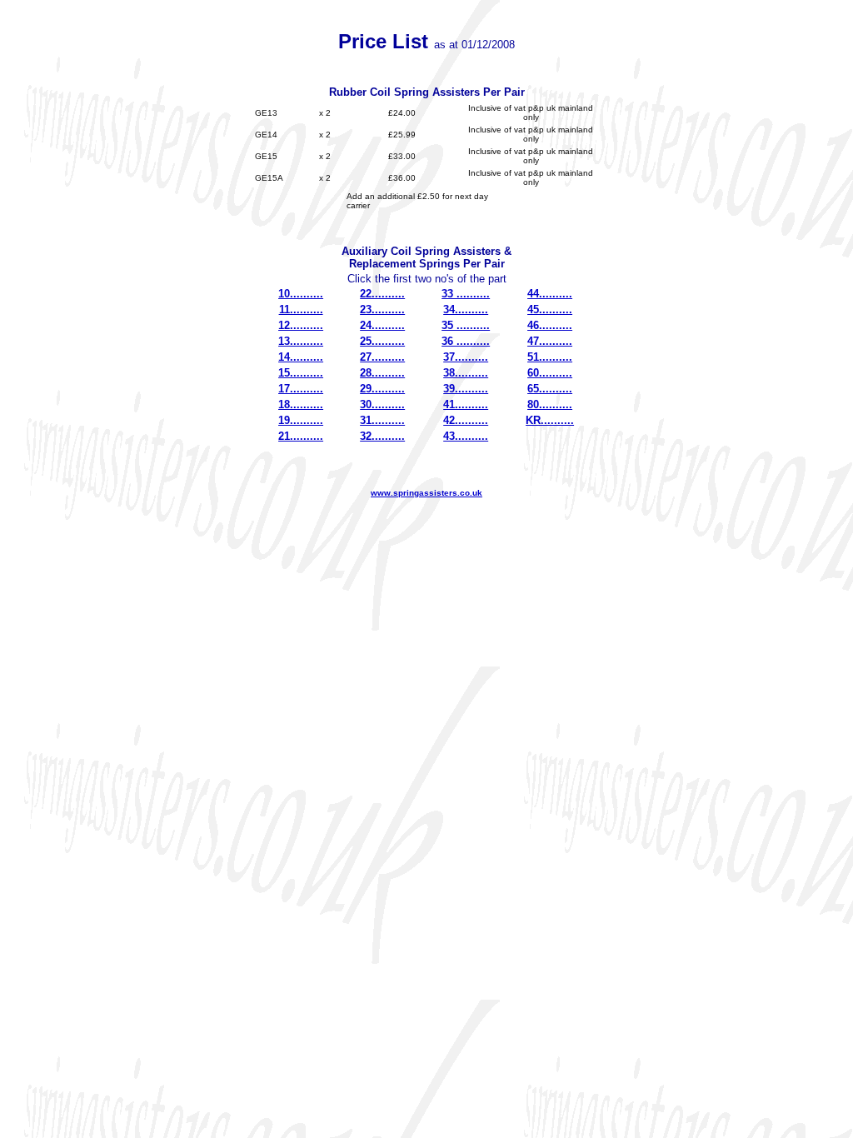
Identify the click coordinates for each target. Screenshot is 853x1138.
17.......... (300, 388)
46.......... (549, 325)
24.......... (382, 325)
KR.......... (550, 420)
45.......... (549, 309)
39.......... (465, 388)
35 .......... (465, 325)
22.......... (382, 293)
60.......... (549, 373)
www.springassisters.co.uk (426, 492)
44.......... (549, 293)
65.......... (549, 388)
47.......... (549, 341)
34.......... (465, 309)
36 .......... (465, 341)
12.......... (300, 325)
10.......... (300, 293)
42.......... (465, 420)
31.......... (382, 420)
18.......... (300, 404)
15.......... (300, 373)
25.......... (382, 341)
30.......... (382, 404)
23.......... (382, 309)
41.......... (465, 404)
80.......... (549, 404)
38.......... (465, 373)
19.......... (300, 420)
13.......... (300, 341)
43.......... (465, 436)
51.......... (549, 357)
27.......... (382, 357)
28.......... (382, 373)
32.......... (382, 436)
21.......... (300, 436)
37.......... (465, 357)
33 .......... (465, 293)
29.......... (382, 388)
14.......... (300, 357)
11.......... (301, 309)
